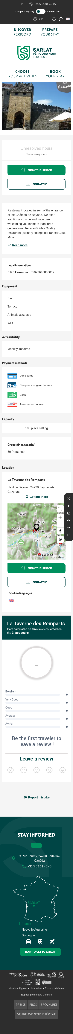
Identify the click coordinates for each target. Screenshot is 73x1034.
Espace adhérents (55, 988)
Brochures (49, 1005)
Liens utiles (36, 988)
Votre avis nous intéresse (36, 1014)
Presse (20, 1005)
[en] (68, 19)
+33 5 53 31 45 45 (45, 4)
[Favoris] (54, 19)
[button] (68, 19)
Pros (33, 1005)
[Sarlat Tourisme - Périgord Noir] (36, 53)
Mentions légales (18, 988)
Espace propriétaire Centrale (36, 994)
